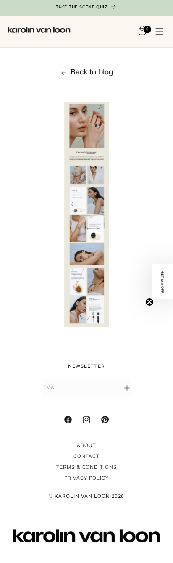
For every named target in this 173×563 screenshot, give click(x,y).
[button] (159, 31)
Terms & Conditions (86, 467)
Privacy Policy (86, 478)
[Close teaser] (149, 302)
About (86, 445)
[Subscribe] (127, 388)
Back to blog (92, 73)
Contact (86, 456)
